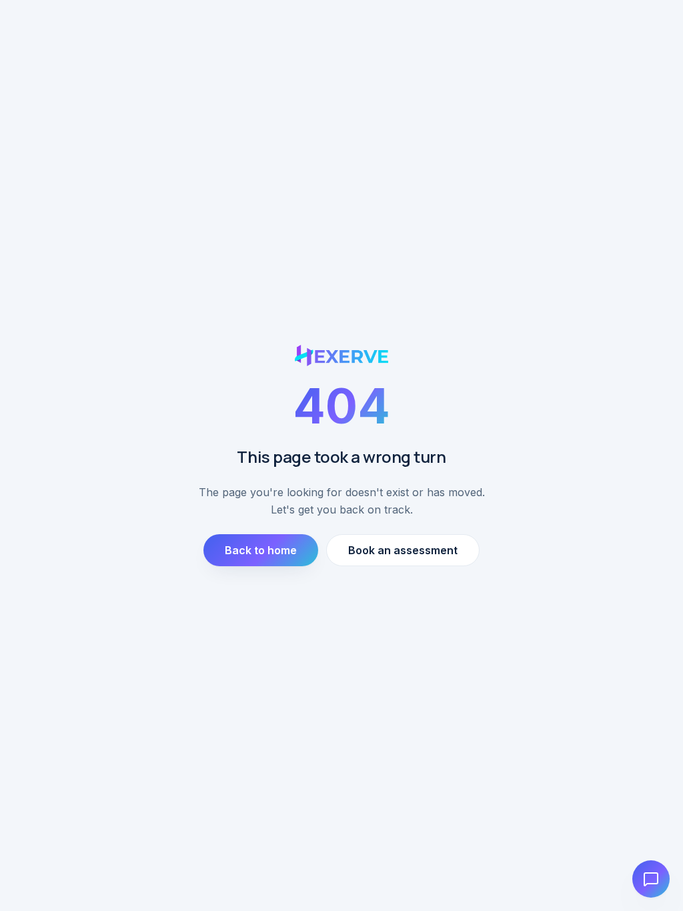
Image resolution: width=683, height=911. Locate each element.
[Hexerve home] (342, 355)
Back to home (261, 550)
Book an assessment (403, 550)
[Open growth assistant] (651, 879)
